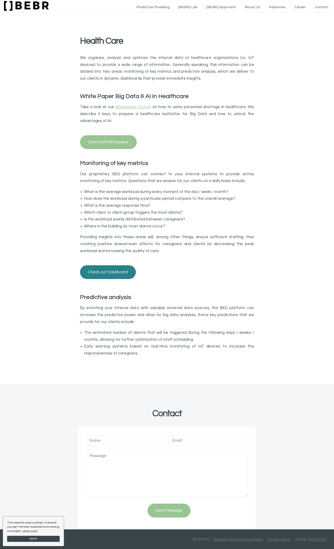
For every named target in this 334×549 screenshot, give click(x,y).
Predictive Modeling (153, 7)
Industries (277, 7)
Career (300, 7)
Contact (322, 7)
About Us (252, 7)
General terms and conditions (238, 539)
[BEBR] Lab (188, 7)
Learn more (30, 531)
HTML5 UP (317, 539)
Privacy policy (279, 539)
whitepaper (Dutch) (133, 107)
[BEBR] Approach (221, 7)
